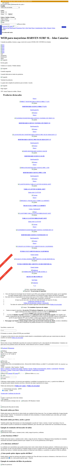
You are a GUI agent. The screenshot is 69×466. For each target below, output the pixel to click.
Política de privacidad (56, 304)
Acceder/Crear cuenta (16, 368)
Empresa (25, 368)
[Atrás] (2, 375)
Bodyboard (13, 28)
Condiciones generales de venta (36, 301)
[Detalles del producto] (35, 103)
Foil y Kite (25, 28)
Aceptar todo (4, 393)
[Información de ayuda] (17, 4)
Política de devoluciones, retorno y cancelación (36, 303)
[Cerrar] (4, 375)
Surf (8, 28)
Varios (53, 28)
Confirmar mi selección (14, 393)
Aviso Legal (15, 370)
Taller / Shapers (47, 28)
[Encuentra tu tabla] (21, 24)
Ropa (33, 28)
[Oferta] (34, 259)
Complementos (39, 28)
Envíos (30, 368)
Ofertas (64, 27)
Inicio (2, 368)
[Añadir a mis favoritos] (32, 103)
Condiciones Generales (38, 370)
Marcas (5, 28)
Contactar (7, 368)
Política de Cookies (20, 386)
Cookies (9, 370)
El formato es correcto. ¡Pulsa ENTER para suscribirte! (15, 333)
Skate (29, 28)
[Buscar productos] (3, 373)
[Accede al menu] (3, 20)
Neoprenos (19, 28)
